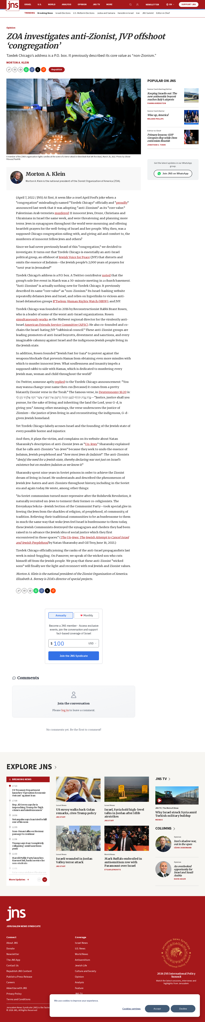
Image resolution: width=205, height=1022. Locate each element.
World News (109, 854)
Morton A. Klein (17, 63)
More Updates (17, 879)
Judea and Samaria (106, 13)
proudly (121, 202)
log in (65, 710)
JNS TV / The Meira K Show (166, 808)
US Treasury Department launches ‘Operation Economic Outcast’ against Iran (29, 793)
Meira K (159, 819)
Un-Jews (91, 444)
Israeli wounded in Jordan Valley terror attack (74, 860)
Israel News (61, 805)
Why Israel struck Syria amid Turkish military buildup (176, 814)
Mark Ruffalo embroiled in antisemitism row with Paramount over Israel (123, 862)
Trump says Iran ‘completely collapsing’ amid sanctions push (28, 846)
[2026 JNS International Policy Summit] (176, 953)
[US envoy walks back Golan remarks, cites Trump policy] (78, 789)
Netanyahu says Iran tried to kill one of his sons (29, 821)
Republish (56, 69)
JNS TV (96, 4)
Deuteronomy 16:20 (113, 392)
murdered (62, 213)
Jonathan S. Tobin (156, 145)
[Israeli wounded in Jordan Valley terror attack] (78, 838)
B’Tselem (59, 301)
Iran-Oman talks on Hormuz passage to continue (28, 832)
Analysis (66, 4)
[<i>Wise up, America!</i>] (191, 117)
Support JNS (188, 4)
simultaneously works (32, 319)
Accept (157, 1008)
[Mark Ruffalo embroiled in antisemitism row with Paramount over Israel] (126, 838)
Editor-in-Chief (163, 13)
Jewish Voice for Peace (74, 257)
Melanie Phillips (155, 119)
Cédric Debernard (183, 847)
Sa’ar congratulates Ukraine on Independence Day (29, 874)
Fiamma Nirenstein (156, 103)
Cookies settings (131, 1008)
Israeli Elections (63, 13)
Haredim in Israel (126, 13)
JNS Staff (60, 817)
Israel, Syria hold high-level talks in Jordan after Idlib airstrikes (124, 813)
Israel (27, 4)
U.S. (40, 4)
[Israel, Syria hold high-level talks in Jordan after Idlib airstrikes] (126, 789)
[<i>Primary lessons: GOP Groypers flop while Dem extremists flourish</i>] (191, 137)
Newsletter (152, 4)
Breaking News (21, 779)
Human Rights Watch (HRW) (87, 301)
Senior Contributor (155, 111)
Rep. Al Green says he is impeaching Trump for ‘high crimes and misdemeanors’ (27, 807)
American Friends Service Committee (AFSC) (56, 325)
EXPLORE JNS (29, 766)
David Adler (180, 879)
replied (60, 382)
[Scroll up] (39, 879)
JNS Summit (148, 13)
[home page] (12, 5)
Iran (138, 13)
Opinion (82, 4)
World (51, 4)
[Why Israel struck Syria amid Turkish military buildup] (177, 795)
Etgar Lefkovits (112, 869)
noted (106, 275)
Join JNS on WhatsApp (175, 173)
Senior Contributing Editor (159, 89)
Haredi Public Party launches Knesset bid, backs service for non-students (28, 860)
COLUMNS (163, 828)
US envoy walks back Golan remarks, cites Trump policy (76, 811)
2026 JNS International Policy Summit (176, 975)
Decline (183, 1008)
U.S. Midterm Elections (83, 13)
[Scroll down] (44, 879)
